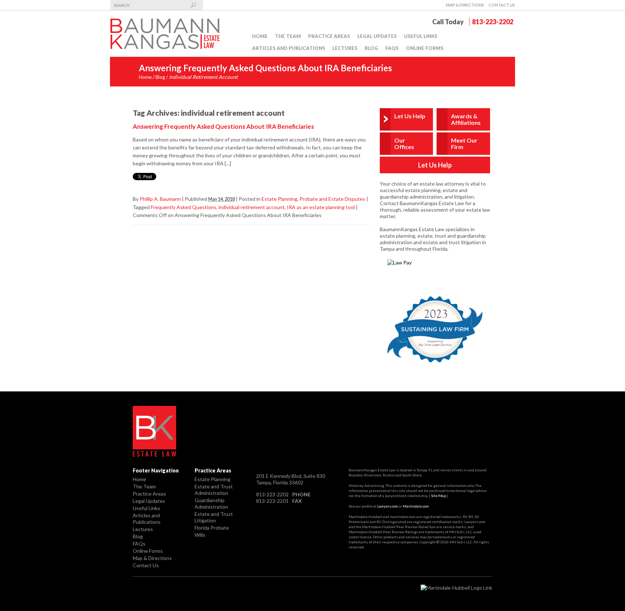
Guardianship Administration (211, 503)
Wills (200, 535)
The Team (288, 36)
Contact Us (502, 5)
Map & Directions (465, 5)
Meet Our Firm (464, 143)
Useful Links (420, 36)
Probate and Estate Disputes (332, 199)
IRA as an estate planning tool (321, 207)
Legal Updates (377, 36)
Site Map (438, 495)
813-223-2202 (492, 22)
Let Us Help (409, 116)
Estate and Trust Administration (214, 489)
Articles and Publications (288, 48)
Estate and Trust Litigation (214, 517)
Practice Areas (329, 36)
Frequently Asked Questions (183, 207)
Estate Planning (279, 199)
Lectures (344, 48)
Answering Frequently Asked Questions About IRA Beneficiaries (223, 126)
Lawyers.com (387, 506)
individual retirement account (251, 207)
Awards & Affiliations (466, 119)
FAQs (392, 48)
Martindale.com (416, 506)
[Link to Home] (166, 33)
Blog (371, 48)
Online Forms (424, 48)
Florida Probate (212, 528)
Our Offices (404, 143)
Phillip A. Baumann (160, 199)
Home (260, 36)
